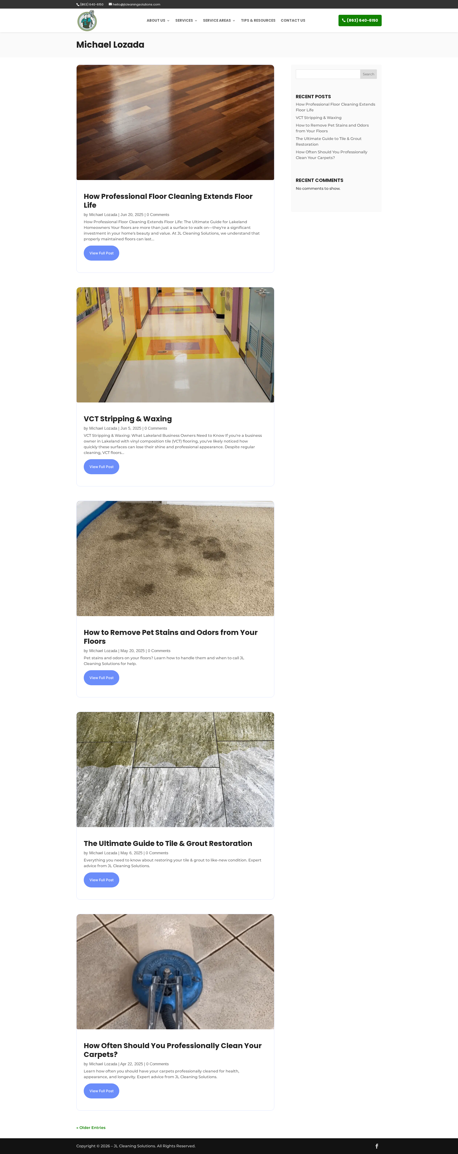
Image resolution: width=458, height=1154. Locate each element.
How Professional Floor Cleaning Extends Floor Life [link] (168, 200)
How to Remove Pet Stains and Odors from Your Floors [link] (171, 636)
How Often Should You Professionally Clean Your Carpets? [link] (173, 1050)
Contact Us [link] (293, 20)
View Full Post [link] (101, 253)
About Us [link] (156, 20)
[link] (91, 4)
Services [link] (184, 20)
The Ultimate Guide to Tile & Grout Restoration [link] (168, 843)
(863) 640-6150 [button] (362, 20)
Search (368, 74)
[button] (377, 1146)
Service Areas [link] (217, 20)
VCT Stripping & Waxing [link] (128, 419)
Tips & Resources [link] (258, 20)
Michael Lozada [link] (103, 214)
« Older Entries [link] (90, 1127)
